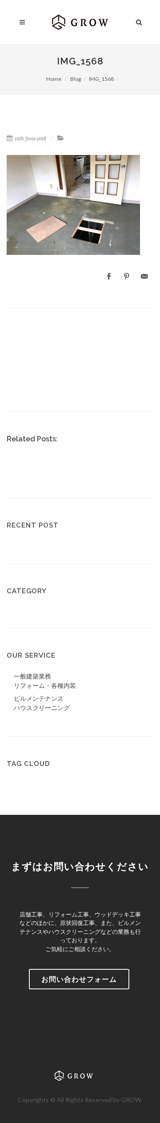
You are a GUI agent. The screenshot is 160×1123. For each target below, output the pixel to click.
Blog (75, 78)
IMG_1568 (101, 78)
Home (53, 78)
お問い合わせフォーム (79, 979)
